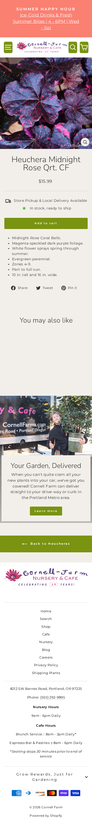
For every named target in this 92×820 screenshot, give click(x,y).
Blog (46, 650)
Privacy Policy (46, 665)
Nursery (46, 642)
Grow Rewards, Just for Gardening (44, 777)
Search (46, 619)
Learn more (45, 511)
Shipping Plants (46, 673)
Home (46, 611)
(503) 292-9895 (52, 697)
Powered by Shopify (46, 815)
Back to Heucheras (49, 543)
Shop (45, 627)
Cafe (46, 634)
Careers (45, 657)
